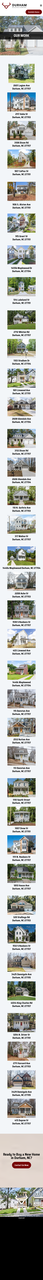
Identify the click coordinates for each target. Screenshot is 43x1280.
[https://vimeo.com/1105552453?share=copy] (21, 524)
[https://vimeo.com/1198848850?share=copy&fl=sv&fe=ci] (21, 286)
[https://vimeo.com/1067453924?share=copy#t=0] (21, 102)
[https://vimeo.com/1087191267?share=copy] (21, 348)
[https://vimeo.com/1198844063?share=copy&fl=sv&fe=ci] (21, 191)
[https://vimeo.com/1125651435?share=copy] (21, 727)
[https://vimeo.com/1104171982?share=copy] (21, 406)
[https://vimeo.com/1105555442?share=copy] (21, 638)
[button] (41, 5)
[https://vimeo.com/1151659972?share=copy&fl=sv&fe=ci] (21, 873)
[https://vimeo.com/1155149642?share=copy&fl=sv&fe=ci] (21, 905)
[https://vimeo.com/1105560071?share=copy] (21, 609)
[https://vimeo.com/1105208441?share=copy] (21, 555)
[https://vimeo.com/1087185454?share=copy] (21, 319)
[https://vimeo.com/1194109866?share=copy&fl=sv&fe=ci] (21, 1022)
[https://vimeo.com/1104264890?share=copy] (21, 378)
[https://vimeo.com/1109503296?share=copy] (21, 755)
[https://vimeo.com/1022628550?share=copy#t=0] (21, 159)
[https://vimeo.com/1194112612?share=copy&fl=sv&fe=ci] (21, 1051)
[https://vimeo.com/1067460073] (21, 130)
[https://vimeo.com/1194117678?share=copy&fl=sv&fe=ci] (21, 1079)
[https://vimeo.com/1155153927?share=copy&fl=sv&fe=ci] (21, 962)
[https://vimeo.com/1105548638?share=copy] (21, 495)
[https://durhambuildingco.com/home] (14, 6)
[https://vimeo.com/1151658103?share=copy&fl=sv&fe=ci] (21, 816)
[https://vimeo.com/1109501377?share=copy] (21, 698)
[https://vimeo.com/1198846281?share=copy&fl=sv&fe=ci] (21, 223)
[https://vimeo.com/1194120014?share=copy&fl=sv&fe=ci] (21, 1108)
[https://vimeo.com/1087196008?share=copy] (21, 467)
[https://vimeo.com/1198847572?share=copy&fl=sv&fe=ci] (21, 254)
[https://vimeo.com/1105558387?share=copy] (21, 581)
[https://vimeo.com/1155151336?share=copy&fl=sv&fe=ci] (21, 933)
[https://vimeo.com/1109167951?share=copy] (21, 670)
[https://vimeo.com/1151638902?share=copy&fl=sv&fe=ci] (21, 787)
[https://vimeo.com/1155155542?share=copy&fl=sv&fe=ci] (21, 990)
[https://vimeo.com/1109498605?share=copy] (21, 844)
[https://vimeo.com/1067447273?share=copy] (21, 73)
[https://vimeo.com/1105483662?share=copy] (21, 438)
